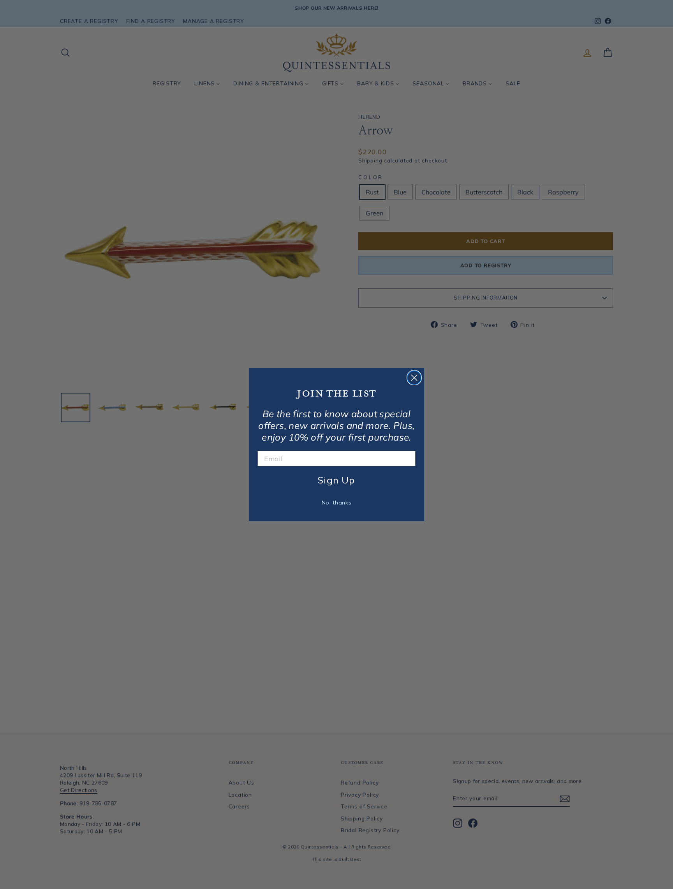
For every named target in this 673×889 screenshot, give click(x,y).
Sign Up (336, 480)
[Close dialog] (414, 378)
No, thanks (337, 502)
